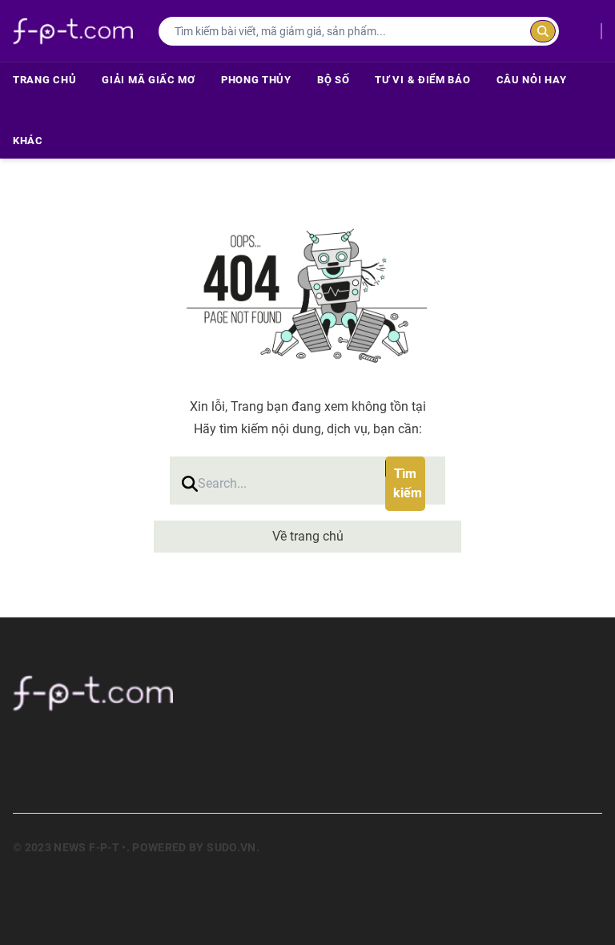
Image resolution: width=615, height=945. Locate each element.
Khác (28, 141)
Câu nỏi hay (531, 80)
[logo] (73, 31)
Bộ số (333, 80)
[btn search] (543, 31)
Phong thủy (256, 80)
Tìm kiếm (407, 483)
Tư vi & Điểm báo (422, 80)
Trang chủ (44, 80)
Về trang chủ (308, 536)
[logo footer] (307, 693)
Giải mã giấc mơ (148, 80)
